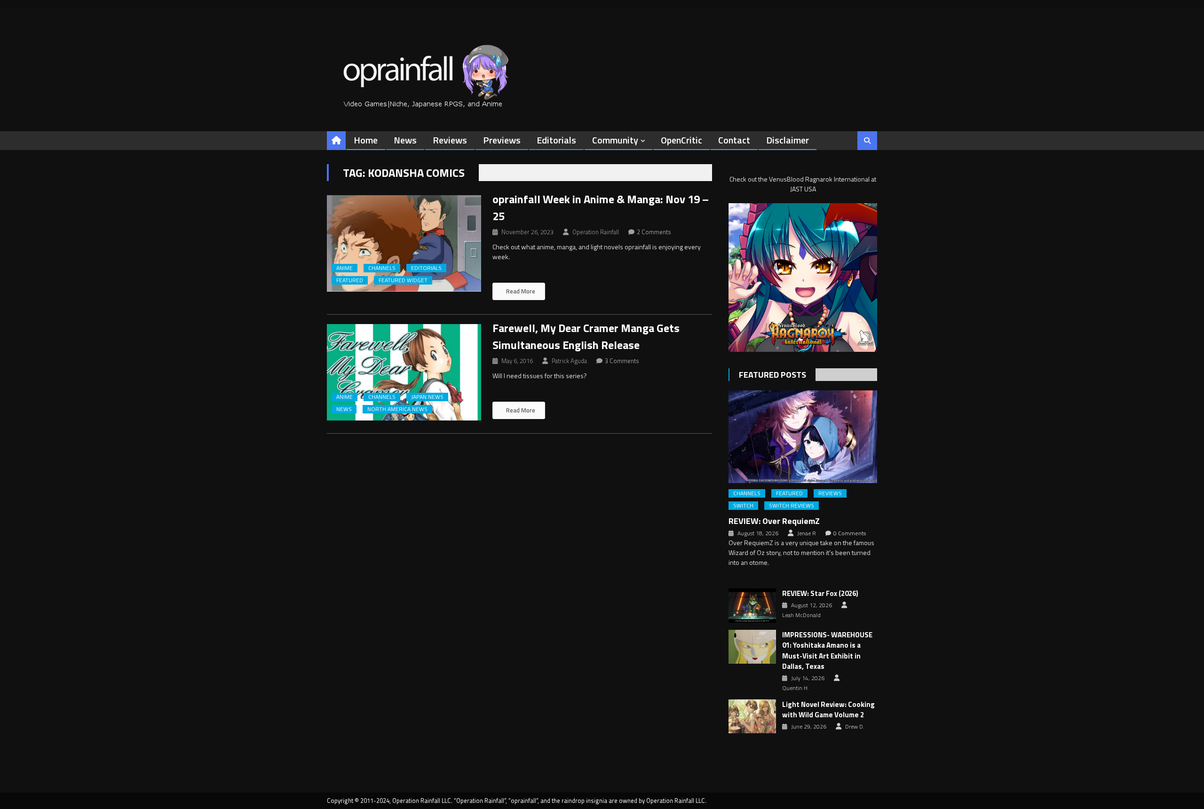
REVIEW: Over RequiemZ (774, 521)
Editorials (556, 140)
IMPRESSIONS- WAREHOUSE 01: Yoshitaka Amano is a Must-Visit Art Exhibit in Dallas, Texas (827, 651)
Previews (502, 140)
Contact (734, 140)
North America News (397, 409)
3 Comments (622, 360)
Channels (382, 268)
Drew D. (854, 726)
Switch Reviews (791, 505)
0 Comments (849, 533)
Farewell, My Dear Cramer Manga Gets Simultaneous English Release (586, 336)
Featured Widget (403, 280)
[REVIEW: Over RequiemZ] (803, 436)
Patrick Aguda (569, 360)
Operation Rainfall (595, 232)
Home (366, 140)
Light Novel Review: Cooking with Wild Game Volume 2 (828, 710)
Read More (520, 291)
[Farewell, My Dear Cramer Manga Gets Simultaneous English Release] (404, 372)
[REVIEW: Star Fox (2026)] (752, 605)
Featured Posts (772, 374)
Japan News (427, 397)
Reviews (450, 140)
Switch (743, 505)
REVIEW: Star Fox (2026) (820, 593)
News (405, 140)
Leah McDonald (801, 615)
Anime (344, 268)
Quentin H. (795, 688)
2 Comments (654, 232)
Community (615, 140)
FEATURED (349, 280)
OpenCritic (681, 140)
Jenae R (806, 533)
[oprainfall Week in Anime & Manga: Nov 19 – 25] (404, 243)
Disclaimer (787, 140)
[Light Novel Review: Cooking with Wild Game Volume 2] (752, 716)
